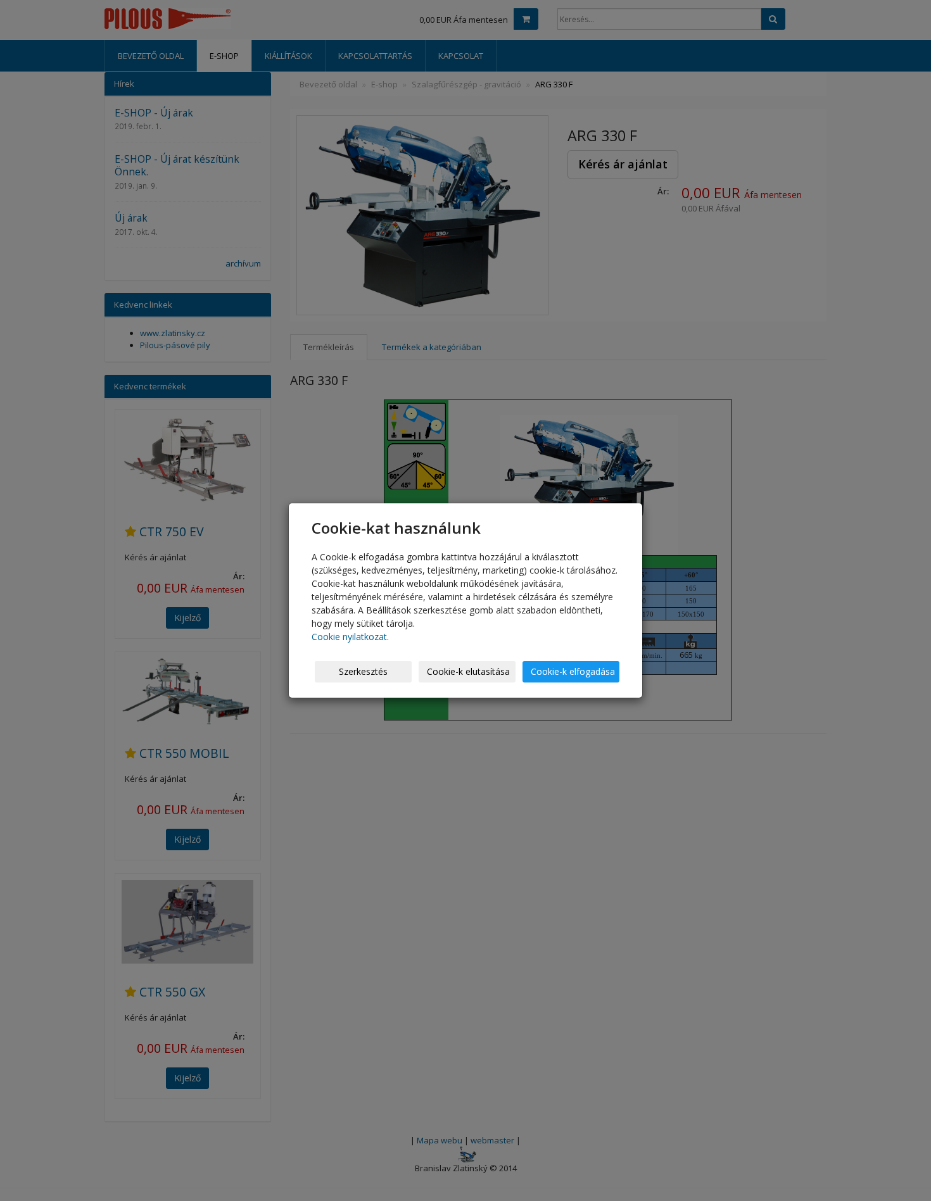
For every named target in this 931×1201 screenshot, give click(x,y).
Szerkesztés (363, 671)
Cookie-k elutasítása (468, 671)
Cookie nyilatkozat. (350, 637)
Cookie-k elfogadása (573, 671)
